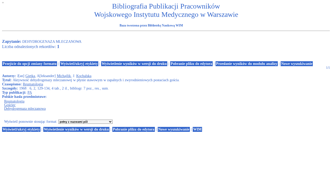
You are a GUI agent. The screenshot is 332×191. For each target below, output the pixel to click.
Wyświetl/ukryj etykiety (79, 64)
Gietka (30, 76)
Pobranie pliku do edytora (191, 64)
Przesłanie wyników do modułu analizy (246, 64)
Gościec (10, 105)
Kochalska (83, 76)
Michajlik (64, 76)
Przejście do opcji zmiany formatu (30, 64)
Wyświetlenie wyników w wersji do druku (134, 64)
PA (29, 92)
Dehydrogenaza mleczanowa (25, 109)
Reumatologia (33, 84)
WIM (197, 129)
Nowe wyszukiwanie (296, 64)
